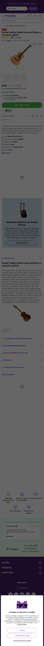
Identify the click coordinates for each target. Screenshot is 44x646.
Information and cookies (22, 641)
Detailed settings (22, 635)
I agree (22, 630)
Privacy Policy (21, 624)
